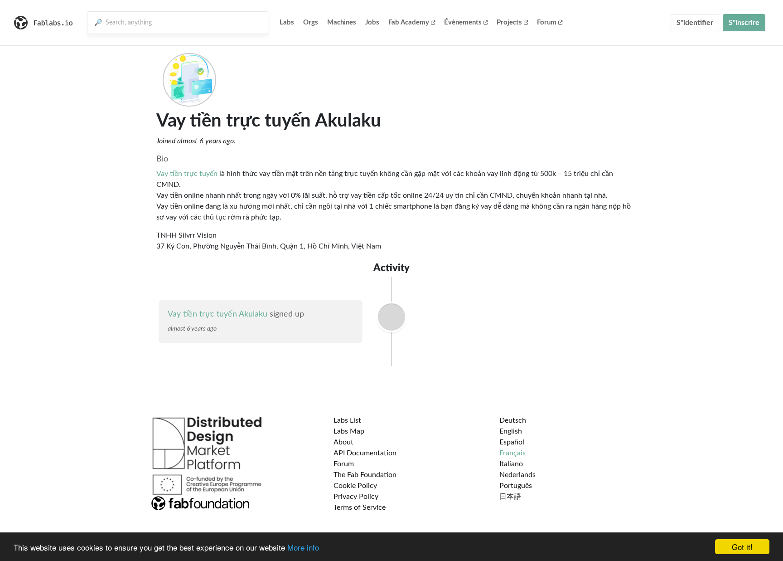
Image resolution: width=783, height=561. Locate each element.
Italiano (511, 464)
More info (303, 547)
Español (511, 442)
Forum (546, 22)
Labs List (347, 420)
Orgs (310, 22)
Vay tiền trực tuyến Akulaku (217, 314)
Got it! (742, 546)
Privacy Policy (356, 496)
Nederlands (517, 474)
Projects (509, 22)
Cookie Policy (355, 485)
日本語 (510, 496)
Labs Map (349, 431)
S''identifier (695, 22)
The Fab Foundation (365, 474)
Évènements (463, 22)
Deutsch (512, 420)
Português (515, 485)
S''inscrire (744, 22)
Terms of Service (360, 507)
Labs (287, 22)
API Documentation (365, 453)
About (343, 442)
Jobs (372, 22)
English (510, 431)
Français (512, 453)
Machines (341, 22)
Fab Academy (408, 22)
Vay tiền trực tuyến (187, 173)
